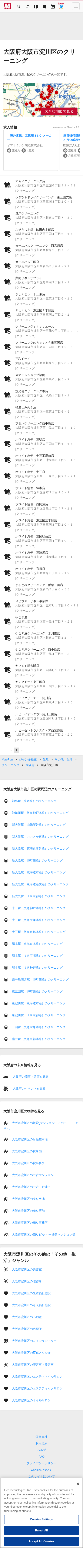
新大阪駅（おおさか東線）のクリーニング (40, 836)
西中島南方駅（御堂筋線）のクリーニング (40, 979)
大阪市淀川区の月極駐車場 (30, 1139)
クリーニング (11, 765)
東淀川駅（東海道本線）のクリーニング (39, 1003)
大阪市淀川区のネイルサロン (31, 1400)
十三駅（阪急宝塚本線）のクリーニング (39, 920)
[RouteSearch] (27, 6)
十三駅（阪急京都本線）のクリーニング (39, 932)
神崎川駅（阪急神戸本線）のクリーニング (40, 812)
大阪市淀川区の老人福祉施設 (31, 1305)
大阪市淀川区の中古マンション (33, 1174)
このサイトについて (41, 1476)
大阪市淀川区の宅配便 (27, 1328)
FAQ (41, 1456)
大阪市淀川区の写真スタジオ (31, 1352)
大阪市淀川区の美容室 (27, 1269)
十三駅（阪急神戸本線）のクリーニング (39, 908)
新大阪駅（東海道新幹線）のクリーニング (40, 848)
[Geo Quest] (61, 6)
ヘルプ (41, 1450)
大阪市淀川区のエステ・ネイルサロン (37, 1376)
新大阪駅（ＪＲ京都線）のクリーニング (39, 896)
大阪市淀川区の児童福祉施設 (31, 1293)
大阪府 (30, 765)
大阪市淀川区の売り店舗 (28, 1210)
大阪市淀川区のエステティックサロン (37, 1388)
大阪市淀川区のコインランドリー (34, 1340)
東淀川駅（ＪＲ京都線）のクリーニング (39, 1015)
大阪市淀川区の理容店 (27, 1281)
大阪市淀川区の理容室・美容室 (33, 1364)
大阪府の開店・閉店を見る (30, 1076)
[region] (41, 100)
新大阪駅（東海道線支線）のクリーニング (40, 884)
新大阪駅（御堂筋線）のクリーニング (37, 860)
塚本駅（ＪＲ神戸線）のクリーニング (37, 967)
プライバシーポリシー (41, 1463)
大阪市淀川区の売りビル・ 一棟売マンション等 (43, 1234)
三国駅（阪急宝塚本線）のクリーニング (39, 1027)
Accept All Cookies (41, 1541)
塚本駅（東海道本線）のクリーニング (37, 943)
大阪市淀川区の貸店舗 (27, 1151)
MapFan (7, 759)
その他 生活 (64, 759)
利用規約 (41, 1443)
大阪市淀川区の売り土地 (28, 1198)
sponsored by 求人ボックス (66, 127)
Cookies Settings (41, 1519)
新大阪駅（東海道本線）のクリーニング (39, 872)
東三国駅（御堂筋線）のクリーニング (37, 991)
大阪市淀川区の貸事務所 (28, 1163)
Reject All (41, 1530)
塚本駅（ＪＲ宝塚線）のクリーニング (37, 955)
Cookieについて (41, 1469)
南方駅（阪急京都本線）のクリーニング (39, 1039)
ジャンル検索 (28, 759)
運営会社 (41, 1437)
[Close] (78, 1483)
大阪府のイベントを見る (29, 1088)
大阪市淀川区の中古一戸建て (31, 1186)
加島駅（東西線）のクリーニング (34, 801)
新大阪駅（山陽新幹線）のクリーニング (39, 824)
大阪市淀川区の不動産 (27, 1316)
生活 (46, 759)
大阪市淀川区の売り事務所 (30, 1222)
